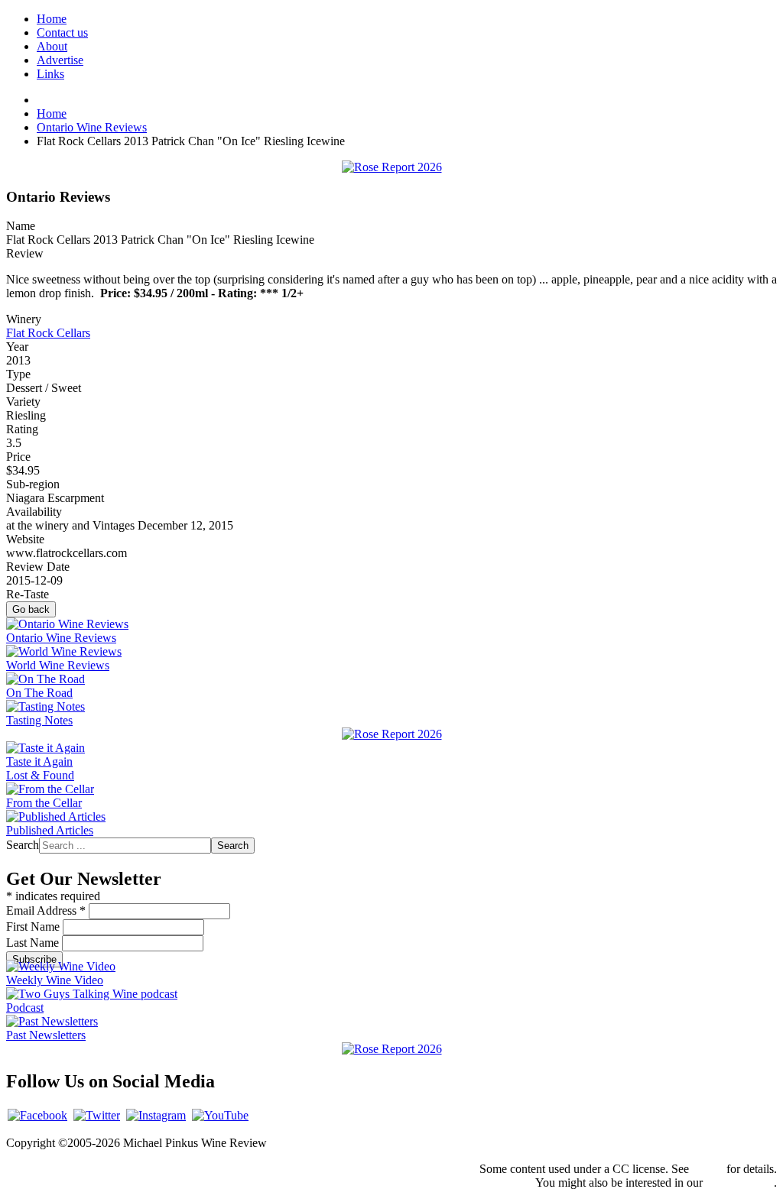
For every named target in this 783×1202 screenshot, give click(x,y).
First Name (34, 926)
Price (18, 456)
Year (17, 346)
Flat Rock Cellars (48, 332)
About (52, 46)
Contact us (62, 32)
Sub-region (33, 484)
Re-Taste (27, 594)
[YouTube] (220, 1115)
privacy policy (740, 1182)
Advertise (60, 59)
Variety (23, 401)
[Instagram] (156, 1115)
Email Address (46, 910)
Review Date (38, 566)
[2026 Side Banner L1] (392, 733)
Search (22, 844)
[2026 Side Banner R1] (392, 1048)
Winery (23, 319)
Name (20, 225)
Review (25, 253)
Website (25, 539)
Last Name (34, 942)
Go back (31, 609)
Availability (34, 511)
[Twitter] (97, 1115)
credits (707, 1168)
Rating (22, 429)
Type (18, 374)
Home (52, 18)
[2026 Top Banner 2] (392, 166)
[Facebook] (37, 1115)
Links (50, 73)
